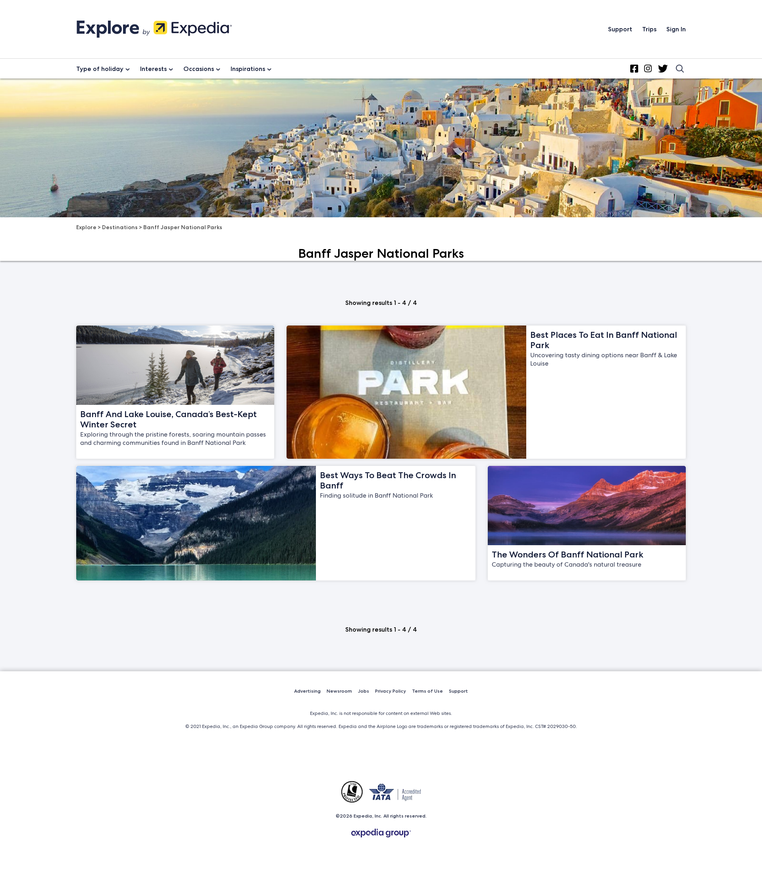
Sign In (676, 29)
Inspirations (248, 69)
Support (620, 29)
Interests (153, 69)
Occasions (198, 69)
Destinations (120, 227)
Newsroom (339, 691)
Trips (649, 29)
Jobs (363, 691)
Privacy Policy (390, 691)
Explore (86, 227)
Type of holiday (99, 69)
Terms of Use (427, 691)
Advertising (307, 691)
